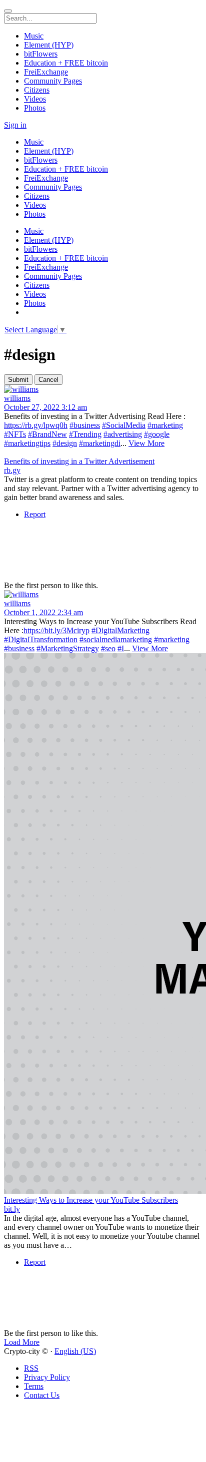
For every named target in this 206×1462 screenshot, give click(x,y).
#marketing (165, 425)
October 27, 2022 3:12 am (45, 407)
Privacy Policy (47, 1377)
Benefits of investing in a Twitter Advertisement (79, 461)
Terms (34, 1386)
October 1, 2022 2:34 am (43, 612)
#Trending (85, 434)
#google (157, 434)
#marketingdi (99, 443)
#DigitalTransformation (41, 639)
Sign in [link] (15, 125)
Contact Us (42, 1395)
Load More (22, 1342)
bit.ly (12, 1209)
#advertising (123, 434)
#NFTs (15, 434)
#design (64, 443)
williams (17, 398)
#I (121, 648)
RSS (31, 1368)
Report (35, 514)
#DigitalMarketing (121, 630)
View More (146, 443)
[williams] (103, 389)
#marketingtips (27, 443)
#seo (108, 648)
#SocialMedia (124, 425)
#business (85, 425)
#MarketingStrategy (67, 648)
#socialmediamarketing (116, 639)
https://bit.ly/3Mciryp (57, 630)
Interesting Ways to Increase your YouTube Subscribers (91, 1200)
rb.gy (12, 470)
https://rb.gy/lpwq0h (36, 425)
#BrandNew (47, 434)
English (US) (75, 1351)
